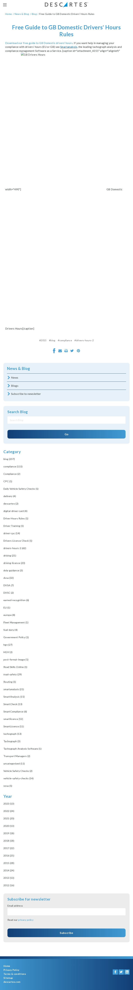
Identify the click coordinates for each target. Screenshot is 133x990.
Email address (15, 905)
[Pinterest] (78, 350)
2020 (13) (8, 825)
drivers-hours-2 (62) (14, 548)
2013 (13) (8, 877)
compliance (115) (13, 466)
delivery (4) (9, 496)
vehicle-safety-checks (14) (18, 778)
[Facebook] (54, 350)
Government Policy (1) (16, 637)
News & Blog (18, 368)
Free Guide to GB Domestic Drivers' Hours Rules (66, 30)
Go (67, 434)
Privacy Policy (11, 970)
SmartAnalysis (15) (14, 696)
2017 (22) (8, 848)
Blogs (14, 385)
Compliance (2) (11, 473)
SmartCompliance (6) (15, 711)
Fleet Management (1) (15, 622)
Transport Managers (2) (16, 756)
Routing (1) (9, 681)
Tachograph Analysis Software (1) (22, 748)
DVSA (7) (8, 585)
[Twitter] (72, 350)
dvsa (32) (8, 577)
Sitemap (8, 978)
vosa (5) (7, 785)
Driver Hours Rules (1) (15, 518)
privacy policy (25, 919)
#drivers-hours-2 (84, 340)
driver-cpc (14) (11, 533)
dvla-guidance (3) (13, 570)
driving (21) (9, 555)
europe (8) (9, 614)
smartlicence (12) (13, 718)
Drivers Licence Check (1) (17, 540)
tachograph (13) (12, 733)
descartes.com (11, 982)
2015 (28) (8, 863)
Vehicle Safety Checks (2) (18, 770)
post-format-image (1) (15, 659)
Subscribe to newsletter (26, 393)
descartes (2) (11, 503)
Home (6, 966)
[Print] (66, 350)
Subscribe (66, 932)
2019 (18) (8, 833)
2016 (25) (8, 855)
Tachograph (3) (11, 741)
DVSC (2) (8, 592)
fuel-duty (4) (10, 629)
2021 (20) (8, 818)
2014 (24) (8, 870)
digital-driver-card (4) (15, 511)
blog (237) (9, 459)
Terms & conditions (14, 974)
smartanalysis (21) (13, 689)
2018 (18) (8, 840)
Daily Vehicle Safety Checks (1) (21, 488)
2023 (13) (8, 803)
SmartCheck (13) (12, 704)
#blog (52, 340)
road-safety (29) (12, 674)
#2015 (43, 340)
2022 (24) (8, 811)
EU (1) (6, 607)
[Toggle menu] (5, 4)
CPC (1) (7, 481)
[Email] (60, 350)
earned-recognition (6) (16, 600)
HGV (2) (7, 652)
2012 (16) (8, 885)
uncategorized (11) (14, 763)
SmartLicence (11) (13, 726)
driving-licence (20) (14, 562)
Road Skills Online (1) (15, 666)
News (14, 377)
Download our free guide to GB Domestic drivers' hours (39, 43)
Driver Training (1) (13, 525)
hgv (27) (8, 644)
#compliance (65, 340)
